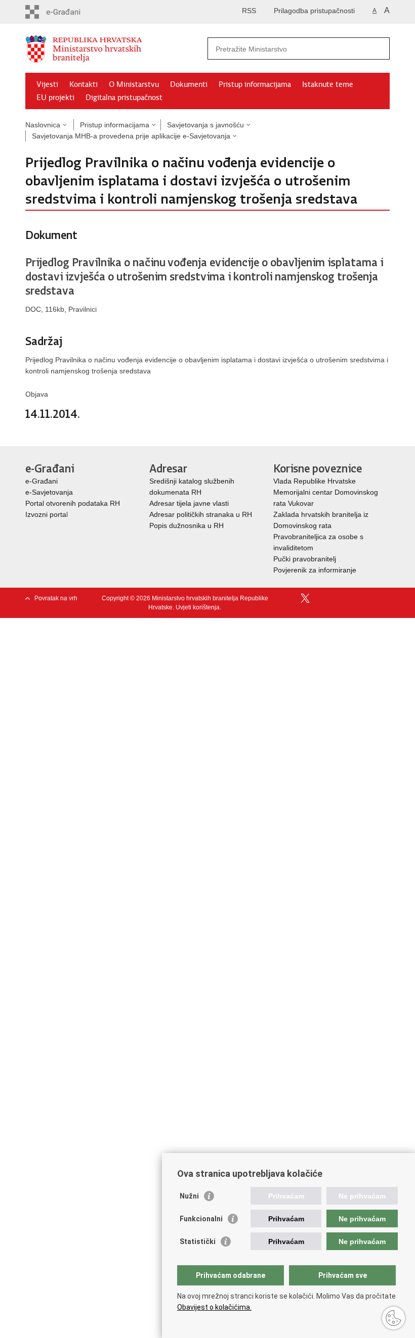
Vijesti (47, 84)
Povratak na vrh (55, 598)
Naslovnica (42, 125)
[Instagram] (368, 598)
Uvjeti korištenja (198, 607)
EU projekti (55, 97)
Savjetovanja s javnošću (205, 125)
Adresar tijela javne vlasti (189, 503)
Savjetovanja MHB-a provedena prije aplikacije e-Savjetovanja (131, 136)
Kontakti (83, 84)
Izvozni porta (45, 514)
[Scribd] (353, 598)
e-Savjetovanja (49, 492)
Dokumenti (189, 84)
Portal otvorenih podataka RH (72, 503)
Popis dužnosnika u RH (186, 525)
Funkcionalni (201, 1219)
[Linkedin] (384, 598)
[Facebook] (290, 598)
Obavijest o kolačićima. (214, 1307)
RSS (249, 11)
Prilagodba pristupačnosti (314, 11)
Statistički (198, 1241)
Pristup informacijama (255, 84)
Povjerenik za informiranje (314, 570)
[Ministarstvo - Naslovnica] (116, 49)
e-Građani (41, 481)
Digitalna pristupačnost (124, 97)
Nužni (189, 1196)
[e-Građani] (68, 12)
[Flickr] (337, 598)
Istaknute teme (327, 84)
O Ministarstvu (134, 84)
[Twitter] (306, 598)
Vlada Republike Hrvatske (315, 481)
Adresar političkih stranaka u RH (200, 514)
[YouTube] (321, 598)
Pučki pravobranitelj (304, 559)
